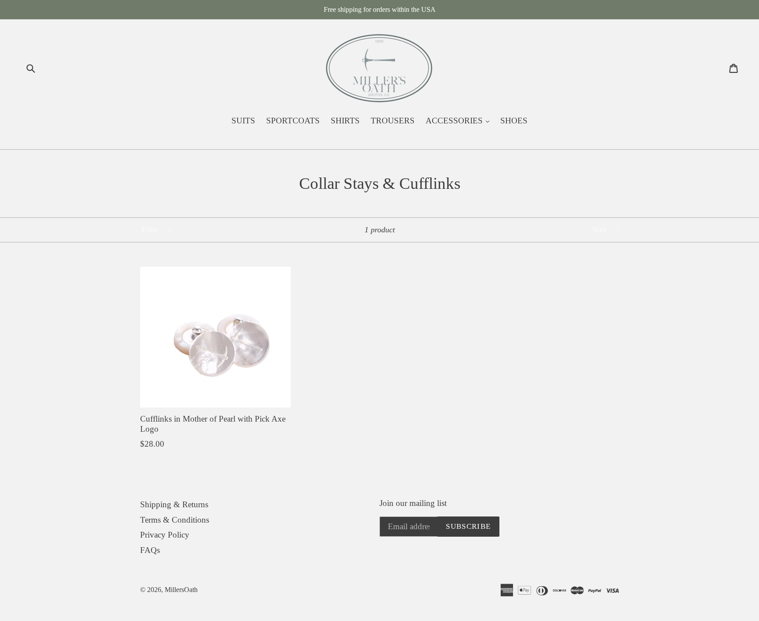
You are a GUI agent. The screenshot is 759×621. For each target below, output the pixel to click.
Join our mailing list (413, 503)
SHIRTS (345, 120)
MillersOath (181, 589)
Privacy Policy (164, 534)
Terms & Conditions (174, 519)
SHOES (514, 120)
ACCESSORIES (460, 120)
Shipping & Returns (174, 504)
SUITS (243, 120)
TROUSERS (393, 120)
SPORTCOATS (293, 120)
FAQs (150, 550)
